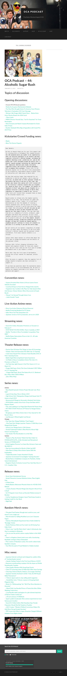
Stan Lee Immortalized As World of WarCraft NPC (21, 448)
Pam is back (9, 117)
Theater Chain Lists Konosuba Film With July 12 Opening (23, 351)
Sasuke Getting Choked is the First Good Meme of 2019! (23, 561)
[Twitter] (54, 672)
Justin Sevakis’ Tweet (12, 297)
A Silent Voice (10, 482)
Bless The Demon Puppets (14, 143)
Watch (7, 31)
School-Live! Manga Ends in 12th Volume (18, 427)
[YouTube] (51, 672)
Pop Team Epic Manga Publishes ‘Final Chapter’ (20, 421)
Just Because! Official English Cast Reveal (18, 417)
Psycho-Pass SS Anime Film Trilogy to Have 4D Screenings (23, 349)
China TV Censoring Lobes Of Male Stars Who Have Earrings (24, 569)
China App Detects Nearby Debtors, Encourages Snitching (23, 571)
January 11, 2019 (10, 88)
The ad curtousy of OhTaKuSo (15, 596)
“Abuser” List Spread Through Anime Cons (18, 295)
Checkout (8, 36)
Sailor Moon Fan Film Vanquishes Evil (17, 312)
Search (59, 651)
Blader (8, 141)
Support (25, 31)
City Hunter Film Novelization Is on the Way (19, 433)
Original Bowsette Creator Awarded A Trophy (19, 454)
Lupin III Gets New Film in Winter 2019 (17, 394)
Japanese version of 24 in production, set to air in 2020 (22, 314)
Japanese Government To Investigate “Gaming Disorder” (22, 456)
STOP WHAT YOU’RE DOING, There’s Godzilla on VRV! (23, 330)
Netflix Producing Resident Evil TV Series (18, 310)
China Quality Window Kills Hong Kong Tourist (20, 567)
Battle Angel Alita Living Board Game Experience (20, 358)
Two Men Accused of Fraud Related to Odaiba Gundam (22, 546)
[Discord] (57, 672)
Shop (33, 31)
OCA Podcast (33, 11)
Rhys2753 (20, 88)
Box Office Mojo (11, 376)
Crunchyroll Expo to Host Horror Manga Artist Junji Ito (22, 287)
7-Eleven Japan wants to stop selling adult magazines (21, 578)
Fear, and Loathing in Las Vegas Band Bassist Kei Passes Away (24, 406)
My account (42, 31)
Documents (16, 31)
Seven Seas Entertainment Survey (16, 476)
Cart (50, 31)
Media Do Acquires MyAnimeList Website (18, 107)
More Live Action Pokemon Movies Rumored (19, 308)
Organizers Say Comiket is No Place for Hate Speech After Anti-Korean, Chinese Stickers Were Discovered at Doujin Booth (23, 291)
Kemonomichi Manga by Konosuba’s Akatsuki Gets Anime (23, 400)
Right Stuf (9, 501)
